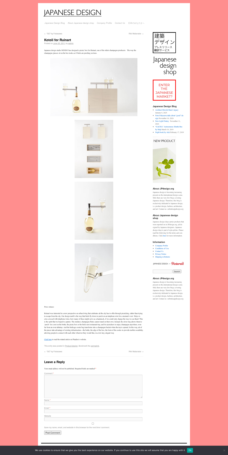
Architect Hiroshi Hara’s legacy (166, 110)
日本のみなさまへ (136, 22)
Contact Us (120, 22)
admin (71, 43)
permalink (95, 345)
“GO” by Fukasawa (53, 33)
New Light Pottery (162, 121)
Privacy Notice (160, 254)
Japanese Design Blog (55, 22)
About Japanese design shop (81, 22)
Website (47, 415)
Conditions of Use (162, 248)
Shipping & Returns (162, 256)
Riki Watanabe (136, 33)
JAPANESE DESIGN (76, 13)
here (164, 235)
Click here (48, 339)
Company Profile (104, 22)
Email (47, 408)
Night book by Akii (162, 132)
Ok (190, 450)
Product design (71, 345)
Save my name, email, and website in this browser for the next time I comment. (77, 427)
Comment (49, 373)
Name (47, 400)
